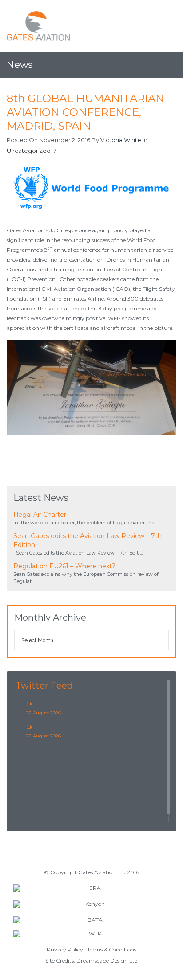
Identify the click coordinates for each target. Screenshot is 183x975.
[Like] (62, 151)
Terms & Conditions (111, 949)
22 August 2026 (43, 713)
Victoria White (120, 139)
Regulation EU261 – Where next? (64, 566)
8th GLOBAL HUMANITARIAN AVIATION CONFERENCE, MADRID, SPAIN (85, 112)
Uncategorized (29, 150)
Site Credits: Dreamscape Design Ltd (91, 960)
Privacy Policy (65, 949)
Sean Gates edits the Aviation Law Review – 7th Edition (87, 540)
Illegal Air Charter (39, 515)
